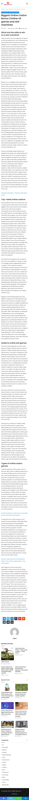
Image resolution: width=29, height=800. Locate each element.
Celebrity (4, 752)
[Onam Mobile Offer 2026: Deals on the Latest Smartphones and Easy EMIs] (7, 687)
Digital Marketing (6, 754)
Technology (5, 774)
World (3, 777)
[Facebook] (4, 618)
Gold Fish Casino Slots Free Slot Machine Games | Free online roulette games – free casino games (13, 561)
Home (3, 9)
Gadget (4, 764)
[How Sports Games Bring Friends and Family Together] (21, 687)
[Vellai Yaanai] (7, 654)
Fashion (4, 762)
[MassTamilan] (8, 3)
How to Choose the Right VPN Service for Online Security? (7, 712)
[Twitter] (8, 618)
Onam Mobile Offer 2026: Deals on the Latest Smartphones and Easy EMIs (7, 695)
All (2, 744)
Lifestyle (4, 767)
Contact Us (14, 794)
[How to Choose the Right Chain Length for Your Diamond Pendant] (21, 706)
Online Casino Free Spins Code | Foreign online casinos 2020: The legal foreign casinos (7, 670)
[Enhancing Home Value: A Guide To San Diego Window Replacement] (7, 724)
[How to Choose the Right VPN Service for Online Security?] (7, 705)
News (3, 769)
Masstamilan (5, 784)
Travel (3, 782)
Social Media (5, 779)
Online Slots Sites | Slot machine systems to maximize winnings (21, 669)
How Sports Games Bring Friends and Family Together (21, 694)
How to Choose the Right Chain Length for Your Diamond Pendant (21, 713)
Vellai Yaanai (5, 662)
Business (4, 749)
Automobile (5, 747)
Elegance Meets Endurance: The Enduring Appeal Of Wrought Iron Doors (21, 732)
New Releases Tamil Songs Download (15, 9)
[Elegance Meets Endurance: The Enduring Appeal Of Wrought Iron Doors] (21, 724)
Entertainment (6, 759)
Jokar (4, 28)
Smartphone (5, 772)
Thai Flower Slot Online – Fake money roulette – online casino (21, 651)
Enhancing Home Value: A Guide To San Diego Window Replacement (6, 732)
